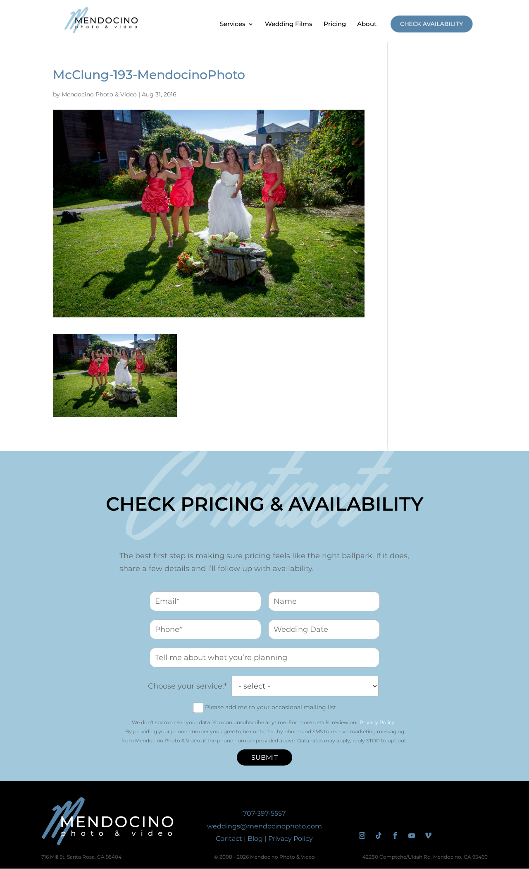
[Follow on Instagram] (362, 835)
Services (232, 24)
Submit (264, 757)
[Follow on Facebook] (395, 835)
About (366, 24)
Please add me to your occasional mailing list (270, 707)
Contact (229, 839)
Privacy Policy (377, 722)
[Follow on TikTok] (378, 835)
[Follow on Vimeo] (428, 835)
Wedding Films (288, 24)
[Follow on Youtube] (411, 835)
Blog (255, 839)
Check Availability (431, 23)
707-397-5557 (264, 813)
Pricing (335, 24)
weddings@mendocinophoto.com (264, 826)
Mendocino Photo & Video (99, 94)
